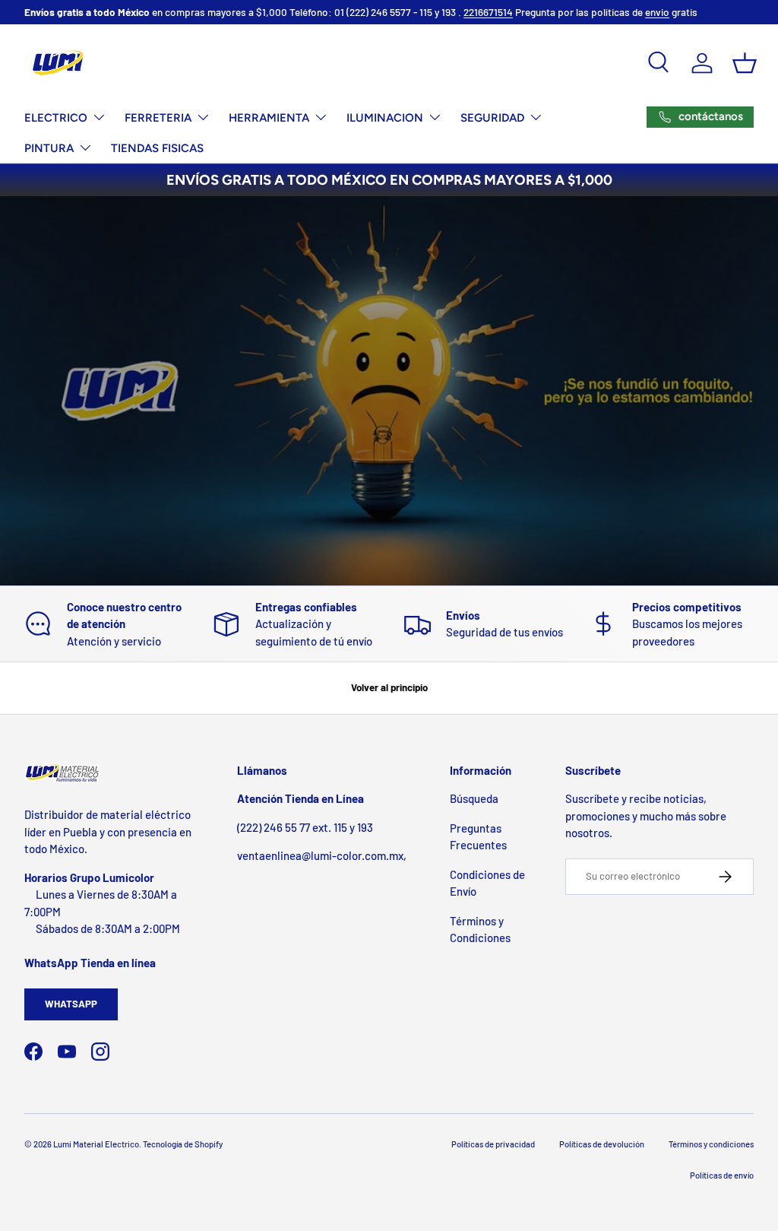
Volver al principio (389, 687)
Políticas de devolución (601, 1144)
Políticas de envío (722, 1175)
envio (657, 11)
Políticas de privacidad (493, 1144)
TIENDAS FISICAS (157, 148)
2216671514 (488, 11)
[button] (744, 63)
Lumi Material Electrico (96, 1144)
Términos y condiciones (711, 1144)
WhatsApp (71, 1004)
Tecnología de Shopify (183, 1144)
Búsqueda (474, 798)
